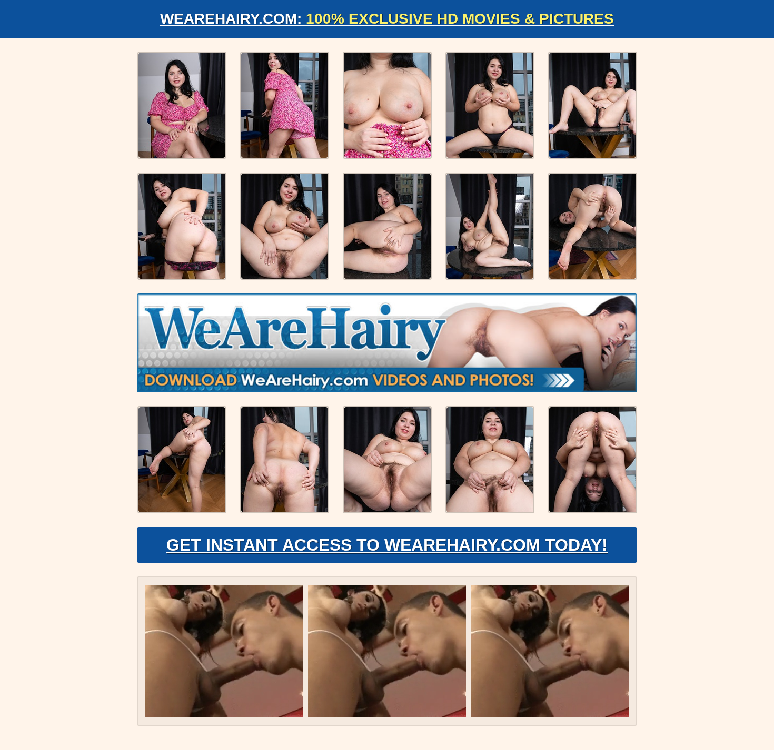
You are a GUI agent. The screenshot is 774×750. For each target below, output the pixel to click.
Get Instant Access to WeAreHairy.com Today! (387, 544)
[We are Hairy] (387, 342)
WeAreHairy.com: (387, 19)
